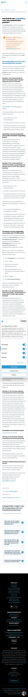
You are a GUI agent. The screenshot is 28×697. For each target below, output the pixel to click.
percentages (7, 107)
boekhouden (11, 657)
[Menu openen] (26, 2)
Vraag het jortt (14, 680)
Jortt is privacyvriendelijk (14, 589)
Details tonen (20, 362)
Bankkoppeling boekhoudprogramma (14, 632)
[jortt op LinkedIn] (16, 606)
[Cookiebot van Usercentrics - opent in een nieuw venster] (20, 321)
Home (2, 10)
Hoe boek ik (13, 10)
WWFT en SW (14, 594)
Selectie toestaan (14, 370)
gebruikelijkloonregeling (8, 481)
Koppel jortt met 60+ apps (14, 634)
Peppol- (11, 600)
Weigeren (14, 374)
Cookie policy (14, 596)
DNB (19, 694)
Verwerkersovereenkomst (14, 593)
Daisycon (14, 643)
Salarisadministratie (14, 599)
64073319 (6, 692)
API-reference (14, 639)
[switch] (24, 349)
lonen (9, 433)
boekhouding (23, 662)
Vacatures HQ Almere (14, 625)
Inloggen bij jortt (14, 585)
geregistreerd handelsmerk (14, 688)
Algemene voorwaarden (14, 591)
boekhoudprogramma (6, 652)
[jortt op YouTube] (11, 606)
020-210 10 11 (14, 676)
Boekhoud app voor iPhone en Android (14, 635)
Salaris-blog (16, 600)
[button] (14, 522)
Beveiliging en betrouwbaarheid (14, 597)
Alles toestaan (14, 366)
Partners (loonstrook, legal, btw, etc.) (14, 621)
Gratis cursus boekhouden (14, 588)
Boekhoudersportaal (14, 614)
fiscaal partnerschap (10, 48)
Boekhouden (7, 10)
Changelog (14, 586)
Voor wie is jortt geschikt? (14, 602)
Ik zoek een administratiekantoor (14, 620)
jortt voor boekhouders (14, 616)
